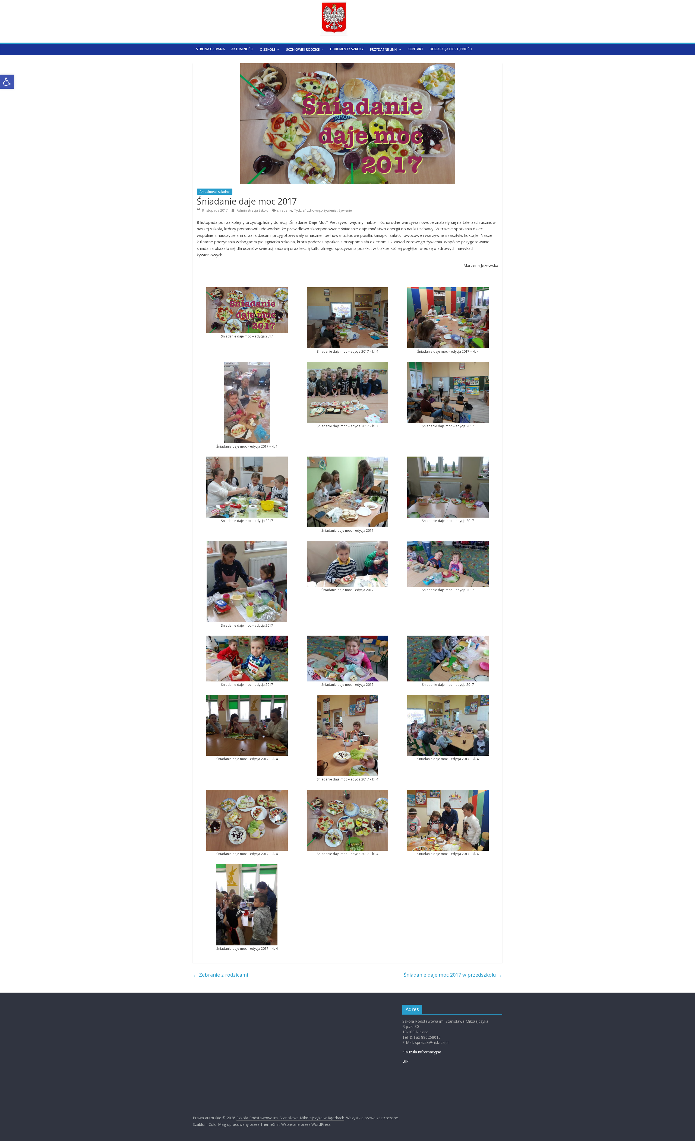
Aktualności (242, 49)
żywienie (345, 210)
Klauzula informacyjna (421, 1051)
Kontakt (415, 49)
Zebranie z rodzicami (220, 974)
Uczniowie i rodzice (303, 49)
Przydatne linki (383, 49)
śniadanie (284, 210)
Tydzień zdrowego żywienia (315, 210)
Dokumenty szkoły (347, 49)
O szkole (267, 49)
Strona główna (210, 49)
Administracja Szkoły (253, 210)
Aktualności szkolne (215, 191)
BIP (405, 1061)
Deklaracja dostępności (451, 49)
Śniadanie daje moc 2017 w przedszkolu (453, 974)
